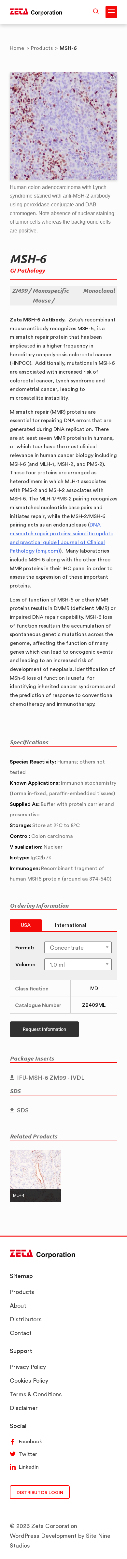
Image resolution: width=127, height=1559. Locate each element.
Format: (25, 947)
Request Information (44, 1029)
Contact (21, 1332)
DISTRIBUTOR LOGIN (40, 1492)
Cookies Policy (29, 1380)
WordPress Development (43, 1535)
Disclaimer (24, 1407)
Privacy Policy (28, 1366)
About (18, 1305)
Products (22, 1291)
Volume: (25, 964)
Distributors (26, 1319)
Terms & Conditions (36, 1394)
